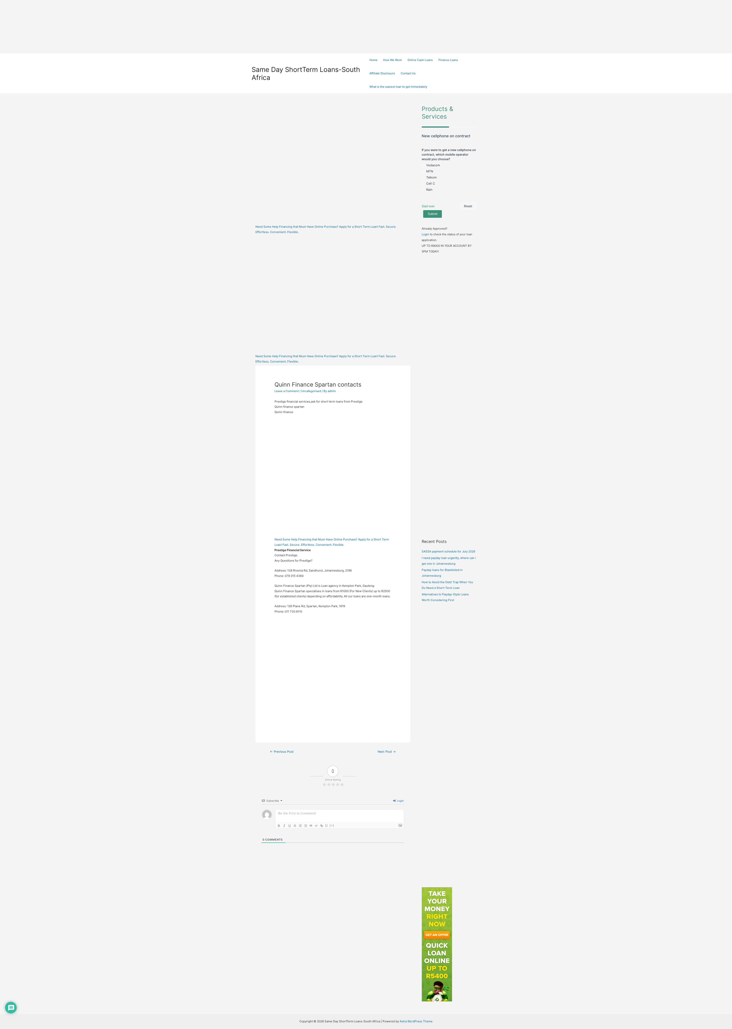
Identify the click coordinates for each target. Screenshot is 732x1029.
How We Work (392, 60)
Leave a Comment (286, 391)
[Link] (321, 825)
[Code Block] (316, 825)
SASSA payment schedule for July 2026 (448, 551)
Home (373, 60)
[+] (332, 825)
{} (326, 825)
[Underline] (289, 825)
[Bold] (279, 825)
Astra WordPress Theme (416, 1021)
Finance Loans (448, 60)
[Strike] (295, 825)
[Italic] (284, 825)
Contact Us (408, 73)
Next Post (387, 751)
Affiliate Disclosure (382, 73)
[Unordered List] (305, 825)
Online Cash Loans (420, 60)
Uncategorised (311, 391)
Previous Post (282, 751)
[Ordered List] (300, 825)
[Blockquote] (311, 825)
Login (400, 800)
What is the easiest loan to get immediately (398, 86)
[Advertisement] (366, 26)
